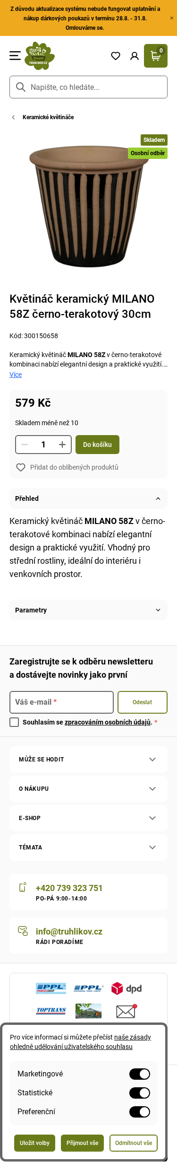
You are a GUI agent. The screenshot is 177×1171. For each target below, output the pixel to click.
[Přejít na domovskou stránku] (63, 56)
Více (15, 374)
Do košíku (97, 444)
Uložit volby (35, 1143)
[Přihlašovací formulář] (134, 55)
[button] (134, 55)
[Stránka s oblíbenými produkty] (115, 55)
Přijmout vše (82, 1143)
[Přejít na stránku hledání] (20, 87)
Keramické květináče (48, 117)
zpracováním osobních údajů (108, 722)
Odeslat (142, 702)
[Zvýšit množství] (62, 444)
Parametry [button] (31, 610)
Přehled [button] (27, 498)
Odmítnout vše (133, 1143)
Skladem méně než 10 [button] (46, 423)
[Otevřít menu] (15, 55)
